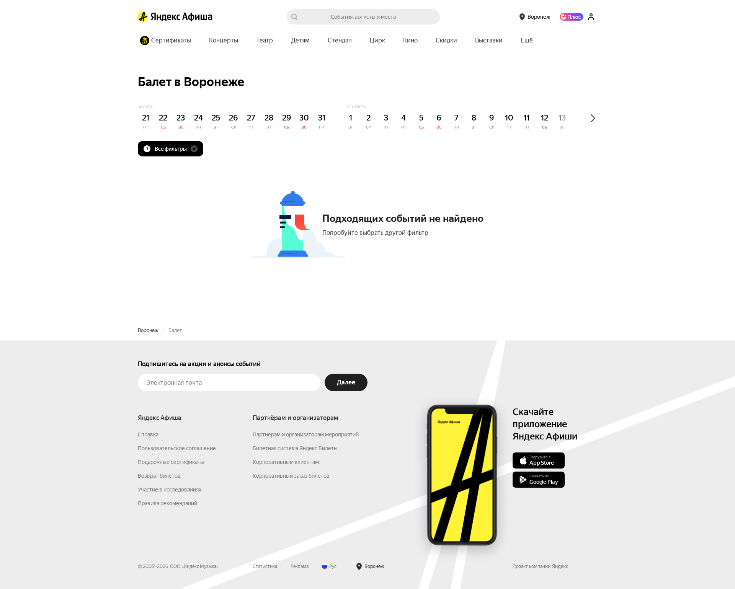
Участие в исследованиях (169, 489)
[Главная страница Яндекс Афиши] (143, 17)
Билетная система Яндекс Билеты (295, 448)
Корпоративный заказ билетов (291, 476)
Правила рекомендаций (167, 503)
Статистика (265, 566)
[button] (526, 40)
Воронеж (148, 330)
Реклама (300, 566)
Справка (148, 434)
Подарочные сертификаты (171, 462)
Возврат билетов (159, 476)
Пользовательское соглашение (177, 448)
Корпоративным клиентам (286, 462)
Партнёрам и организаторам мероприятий (306, 434)
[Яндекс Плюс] (571, 17)
